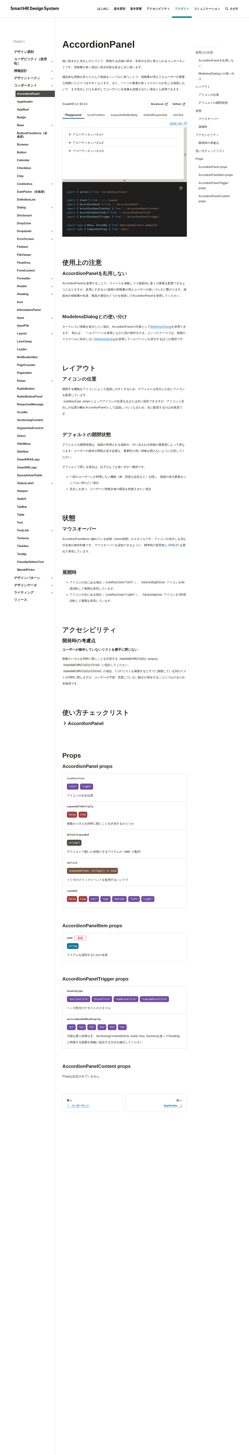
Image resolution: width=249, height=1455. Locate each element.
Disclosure (24, 215)
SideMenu (24, 443)
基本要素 (136, 8)
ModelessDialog (160, 326)
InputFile (23, 325)
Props (199, 158)
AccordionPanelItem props (216, 175)
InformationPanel (29, 309)
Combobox (24, 183)
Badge (21, 117)
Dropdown (24, 231)
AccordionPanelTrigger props (213, 185)
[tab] (73, 115)
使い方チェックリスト (210, 150)
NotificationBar (27, 357)
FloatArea (23, 262)
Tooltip (21, 554)
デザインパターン (27, 578)
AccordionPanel (28, 93)
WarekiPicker (26, 569)
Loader (22, 349)
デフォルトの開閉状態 (213, 102)
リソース (20, 600)
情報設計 (20, 71)
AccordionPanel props (213, 166)
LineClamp (24, 341)
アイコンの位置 (209, 94)
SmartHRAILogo (28, 459)
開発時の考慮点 (209, 142)
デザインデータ (25, 585)
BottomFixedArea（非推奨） (32, 135)
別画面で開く (178, 123)
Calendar (23, 160)
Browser (23, 144)
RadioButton (26, 388)
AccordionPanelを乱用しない (216, 63)
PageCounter (26, 365)
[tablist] (124, 115)
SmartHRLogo (27, 467)
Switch (21, 498)
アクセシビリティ (158, 8)
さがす (234, 8)
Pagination (24, 372)
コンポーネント (25, 85)
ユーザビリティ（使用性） (30, 61)
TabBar (22, 506)
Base (20, 125)
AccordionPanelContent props (214, 199)
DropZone (24, 223)
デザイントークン (27, 78)
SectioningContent (30, 420)
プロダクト (182, 8)
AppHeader (25, 101)
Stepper (22, 491)
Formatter (23, 278)
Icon (20, 302)
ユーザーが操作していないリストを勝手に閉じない (100, 649)
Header (22, 286)
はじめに (103, 8)
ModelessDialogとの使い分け (216, 76)
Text (20, 522)
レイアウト (203, 86)
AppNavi (23, 109)
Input (20, 317)
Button (21, 152)
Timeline (23, 546)
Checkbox (24, 168)
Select (21, 435)
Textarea (23, 538)
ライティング (24, 592)
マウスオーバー (209, 118)
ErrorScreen (25, 239)
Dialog (21, 207)
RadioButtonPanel (29, 396)
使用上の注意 (204, 52)
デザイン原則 (24, 52)
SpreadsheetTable (29, 475)
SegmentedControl (30, 428)
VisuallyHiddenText (30, 561)
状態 (198, 110)
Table (20, 514)
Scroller (22, 412)
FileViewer (24, 254)
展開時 (203, 126)
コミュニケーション (207, 8)
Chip (20, 176)
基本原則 (119, 8)
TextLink (23, 530)
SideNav (23, 451)
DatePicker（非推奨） (32, 191)
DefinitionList (26, 199)
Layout (22, 333)
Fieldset (22, 246)
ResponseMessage (30, 404)
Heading (23, 294)
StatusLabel (25, 483)
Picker (21, 380)
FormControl (26, 270)
